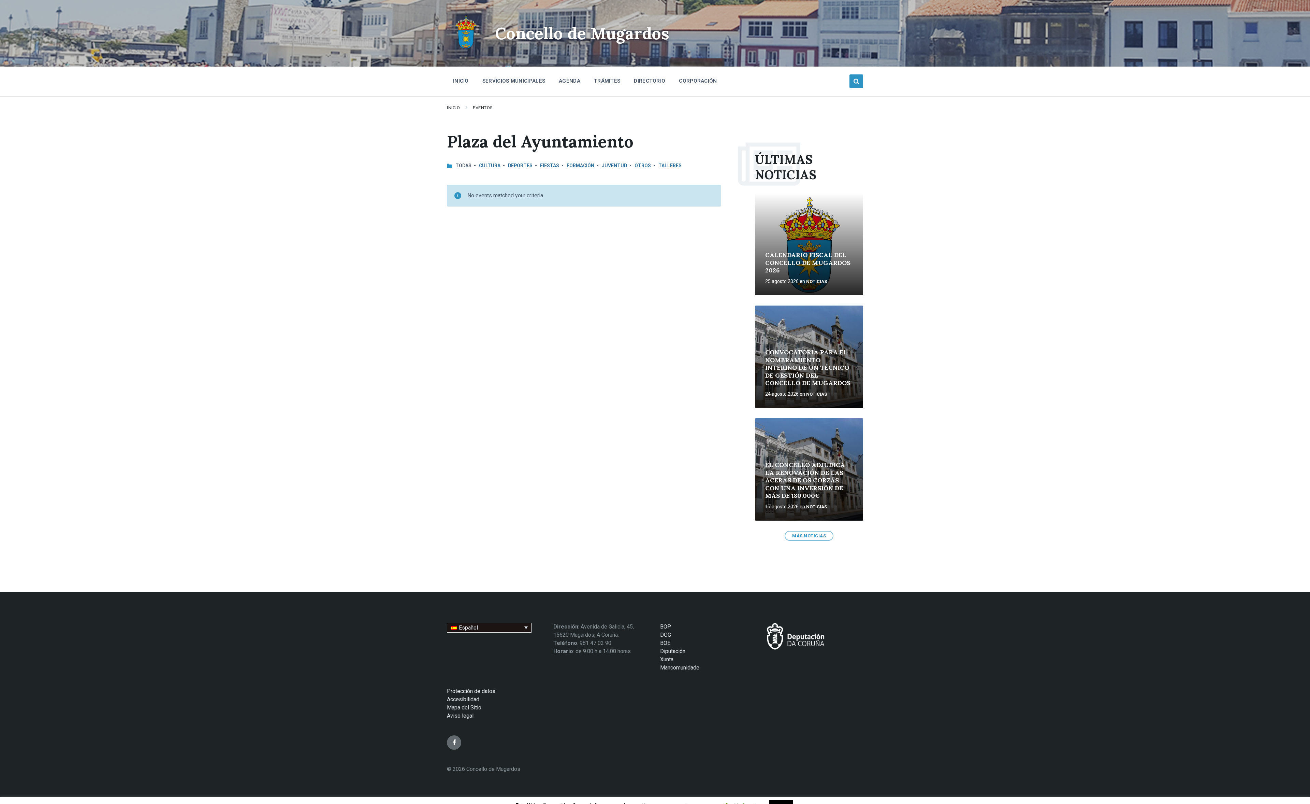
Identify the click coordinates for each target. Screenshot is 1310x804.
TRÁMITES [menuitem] (607, 81)
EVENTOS (483, 107)
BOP (665, 626)
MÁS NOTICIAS (809, 535)
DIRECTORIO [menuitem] (649, 81)
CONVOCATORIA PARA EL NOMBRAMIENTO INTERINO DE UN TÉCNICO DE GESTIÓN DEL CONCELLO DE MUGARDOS (807, 367)
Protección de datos (471, 691)
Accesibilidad (463, 699)
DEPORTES (520, 165)
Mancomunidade (679, 667)
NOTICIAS (816, 281)
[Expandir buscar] (856, 81)
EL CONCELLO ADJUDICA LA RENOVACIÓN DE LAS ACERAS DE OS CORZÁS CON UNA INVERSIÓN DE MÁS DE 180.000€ (805, 480)
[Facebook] (454, 742)
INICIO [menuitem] (461, 81)
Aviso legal (460, 716)
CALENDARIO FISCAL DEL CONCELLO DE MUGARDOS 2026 (807, 262)
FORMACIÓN (580, 165)
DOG (665, 635)
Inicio (453, 107)
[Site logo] (466, 49)
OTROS (643, 165)
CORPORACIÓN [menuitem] (698, 81)
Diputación (672, 651)
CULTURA (489, 165)
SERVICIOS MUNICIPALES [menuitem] (513, 81)
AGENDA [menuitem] (569, 81)
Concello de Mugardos (582, 33)
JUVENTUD (614, 165)
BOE (665, 643)
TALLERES (670, 165)
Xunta (666, 659)
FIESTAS (549, 165)
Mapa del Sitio (464, 707)
